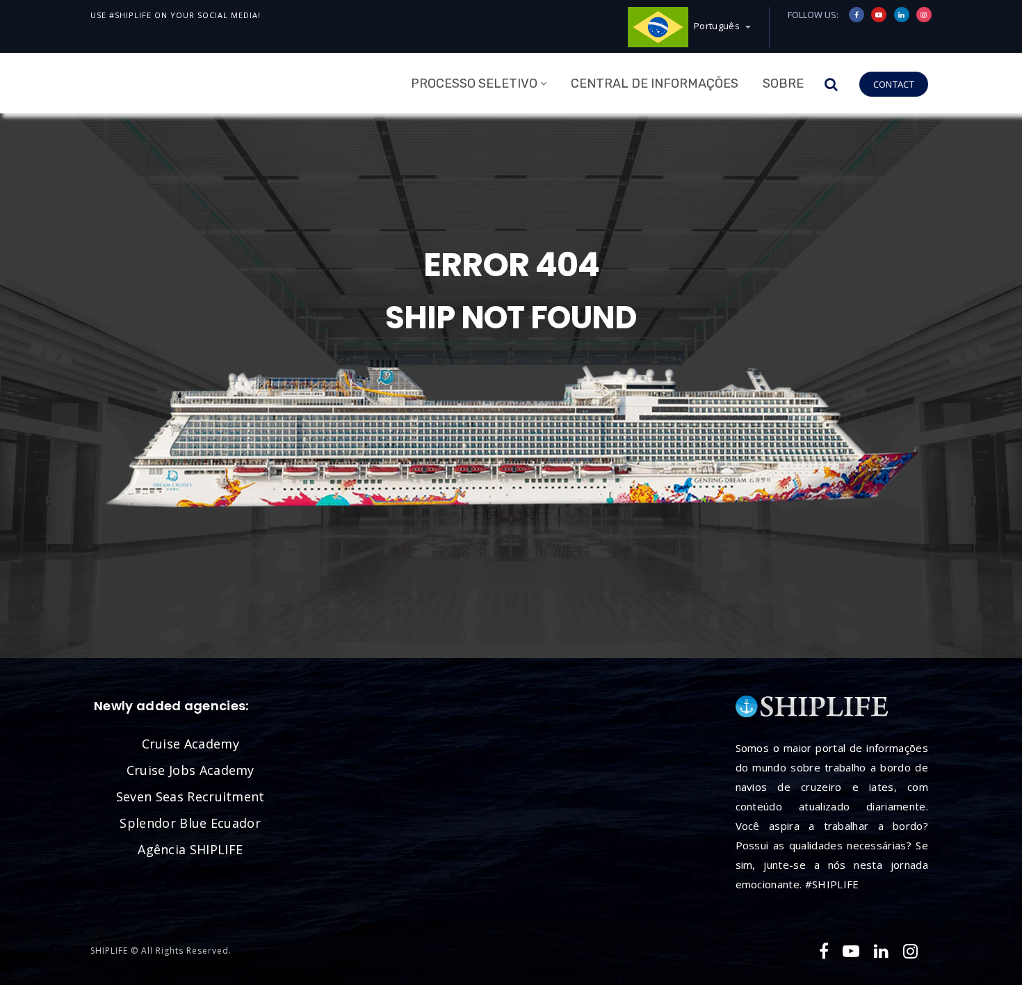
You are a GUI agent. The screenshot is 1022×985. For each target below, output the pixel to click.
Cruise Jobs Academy (190, 770)
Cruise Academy (190, 743)
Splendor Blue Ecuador (190, 823)
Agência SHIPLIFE (190, 849)
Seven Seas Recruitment (190, 796)
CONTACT (893, 84)
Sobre (783, 84)
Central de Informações (654, 84)
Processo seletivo (474, 84)
